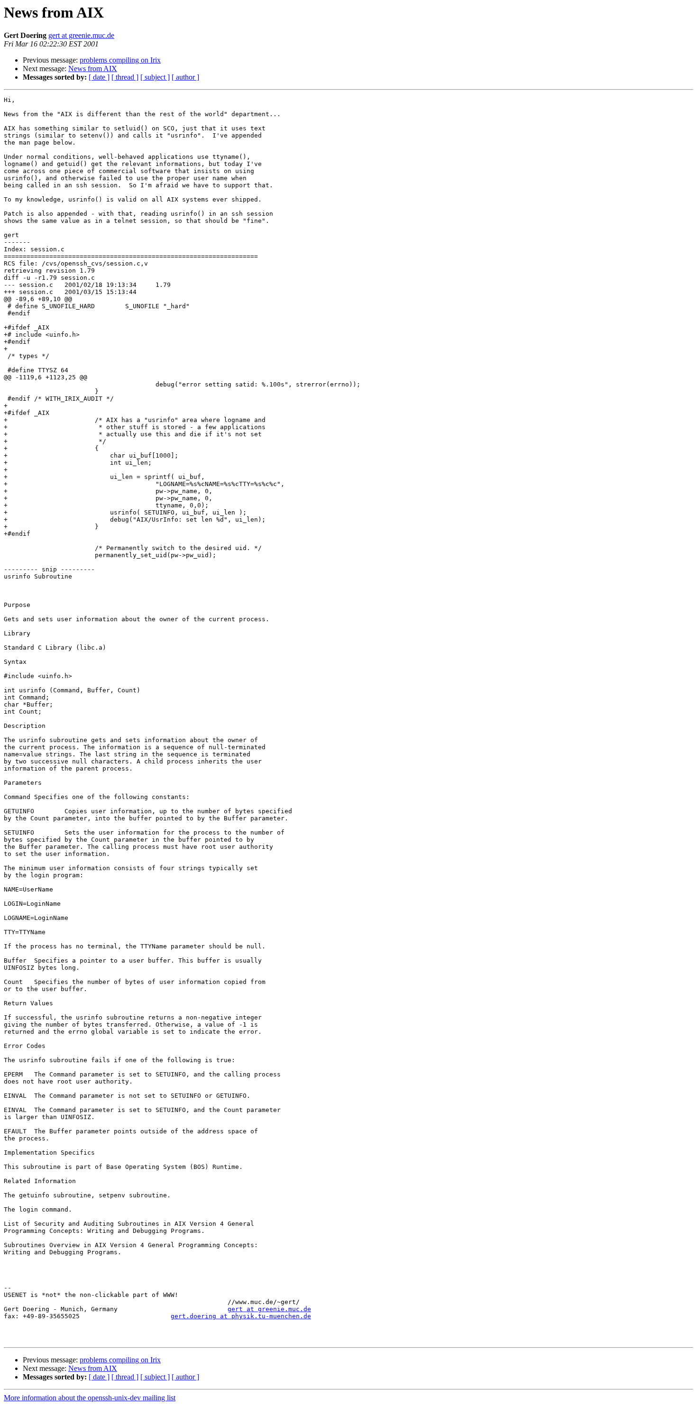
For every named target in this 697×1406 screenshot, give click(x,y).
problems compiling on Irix (120, 60)
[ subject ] (155, 77)
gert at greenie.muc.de (81, 35)
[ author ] (185, 77)
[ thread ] (124, 77)
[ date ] (99, 77)
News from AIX (92, 68)
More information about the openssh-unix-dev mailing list (89, 1398)
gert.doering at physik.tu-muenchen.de (241, 1316)
